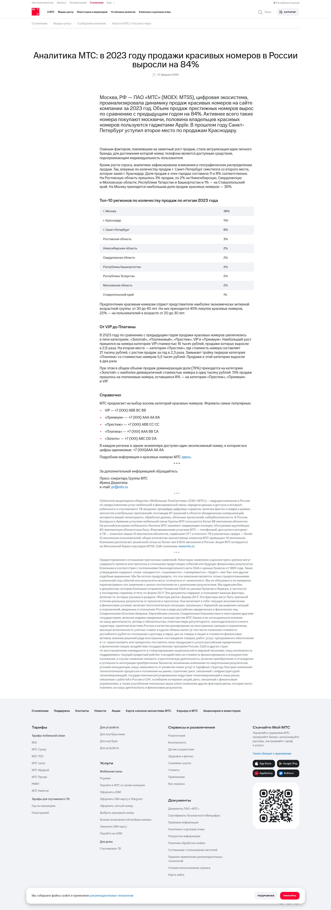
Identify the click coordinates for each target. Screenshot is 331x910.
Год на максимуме (44, 806)
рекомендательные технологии (111, 896)
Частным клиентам (42, 2)
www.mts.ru (186, 546)
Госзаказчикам (78, 2)
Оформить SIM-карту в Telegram (121, 799)
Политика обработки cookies (186, 843)
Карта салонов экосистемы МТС (148, 711)
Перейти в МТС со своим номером (122, 785)
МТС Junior (38, 763)
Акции (116, 711)
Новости (100, 711)
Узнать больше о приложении (272, 754)
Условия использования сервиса (189, 868)
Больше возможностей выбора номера (125, 820)
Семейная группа (179, 763)
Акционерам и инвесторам (221, 711)
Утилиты (173, 770)
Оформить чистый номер (116, 806)
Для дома (106, 842)
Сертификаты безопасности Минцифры (194, 816)
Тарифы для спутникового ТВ (50, 799)
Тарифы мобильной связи (48, 736)
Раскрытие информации (184, 836)
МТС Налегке (40, 791)
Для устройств (109, 727)
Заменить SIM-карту (113, 827)
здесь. (187, 457)
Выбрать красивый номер (117, 813)
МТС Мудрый (40, 770)
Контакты (82, 711)
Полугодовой (40, 813)
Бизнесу (61, 2)
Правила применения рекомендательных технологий (195, 859)
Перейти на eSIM (111, 833)
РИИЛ (35, 784)
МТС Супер (39, 749)
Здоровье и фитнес (180, 756)
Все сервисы (176, 784)
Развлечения (176, 736)
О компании (96, 2)
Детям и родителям (181, 749)
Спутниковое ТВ (110, 849)
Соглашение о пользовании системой (192, 850)
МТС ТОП (37, 756)
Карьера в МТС (187, 711)
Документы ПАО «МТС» (183, 809)
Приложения (176, 777)
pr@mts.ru (119, 487)
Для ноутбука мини (112, 734)
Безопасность (177, 743)
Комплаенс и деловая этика (186, 829)
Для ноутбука (108, 741)
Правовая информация (183, 822)
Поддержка (62, 711)
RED (34, 743)
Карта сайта (176, 875)
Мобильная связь (111, 771)
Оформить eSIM (110, 792)
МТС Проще (39, 777)
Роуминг (105, 778)
